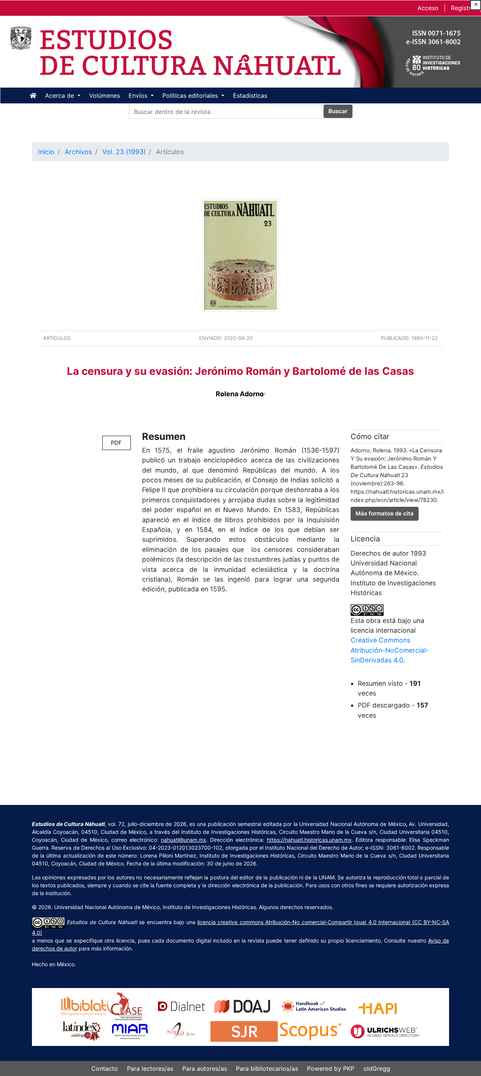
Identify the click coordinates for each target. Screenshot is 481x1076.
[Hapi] (377, 1005)
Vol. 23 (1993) (124, 152)
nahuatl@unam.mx (183, 840)
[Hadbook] (314, 1005)
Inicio (46, 152)
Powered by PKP (330, 1068)
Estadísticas (250, 95)
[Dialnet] (181, 1005)
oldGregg (376, 1068)
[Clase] (124, 1005)
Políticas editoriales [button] (191, 95)
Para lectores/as (150, 1068)
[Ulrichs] (385, 1031)
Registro (463, 8)
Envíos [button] (139, 95)
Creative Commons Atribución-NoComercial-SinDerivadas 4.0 (390, 650)
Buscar (338, 111)
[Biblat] (83, 1005)
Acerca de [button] (60, 95)
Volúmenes (104, 95)
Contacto (104, 1068)
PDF (116, 442)
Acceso (428, 8)
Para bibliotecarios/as (267, 1068)
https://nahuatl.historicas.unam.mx (309, 840)
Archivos (78, 152)
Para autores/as (204, 1068)
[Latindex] (81, 1031)
